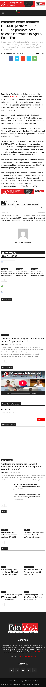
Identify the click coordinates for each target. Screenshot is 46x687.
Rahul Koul (4, 344)
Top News (36, 22)
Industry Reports (29, 567)
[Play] (4, 393)
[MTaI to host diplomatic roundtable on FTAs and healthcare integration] (11, 560)
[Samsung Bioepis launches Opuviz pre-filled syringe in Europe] (38, 265)
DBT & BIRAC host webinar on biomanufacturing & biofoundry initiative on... (34, 535)
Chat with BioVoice (7, 460)
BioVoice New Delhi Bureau (14, 202)
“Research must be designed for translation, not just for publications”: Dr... (22, 340)
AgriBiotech (12, 22)
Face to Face (5, 335)
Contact (35, 681)
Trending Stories (20, 22)
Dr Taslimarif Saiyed (8, 207)
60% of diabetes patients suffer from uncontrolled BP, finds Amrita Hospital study (11, 218)
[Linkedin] (23, 670)
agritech (10, 204)
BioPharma (20, 269)
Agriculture (10, 18)
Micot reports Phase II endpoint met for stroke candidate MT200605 (22, 273)
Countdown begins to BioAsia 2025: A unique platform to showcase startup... (34, 597)
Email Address (6, 409)
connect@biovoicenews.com (27, 656)
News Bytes (29, 22)
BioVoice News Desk (9, 53)
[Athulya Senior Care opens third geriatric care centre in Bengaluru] (8, 265)
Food (17, 207)
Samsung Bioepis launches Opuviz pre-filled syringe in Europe (37, 273)
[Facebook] (11, 670)
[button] (36, 18)
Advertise (28, 681)
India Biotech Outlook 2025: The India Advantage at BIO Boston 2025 (33, 572)
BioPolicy (27, 530)
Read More (39, 652)
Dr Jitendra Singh (32, 204)
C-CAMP (14, 97)
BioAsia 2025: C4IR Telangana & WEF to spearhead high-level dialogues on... (11, 597)
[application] (23, 383)
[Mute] (39, 393)
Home (3, 18)
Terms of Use (13, 681)
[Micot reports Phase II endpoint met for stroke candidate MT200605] (23, 265)
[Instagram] (17, 670)
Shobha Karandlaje (27, 207)
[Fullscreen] (42, 393)
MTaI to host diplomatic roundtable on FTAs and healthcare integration (9, 572)
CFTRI (23, 204)
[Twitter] (29, 670)
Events (3, 567)
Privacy (21, 681)
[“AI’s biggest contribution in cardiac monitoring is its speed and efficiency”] (6, 487)
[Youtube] (34, 670)
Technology (38, 207)
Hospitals (4, 269)
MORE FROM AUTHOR (9, 256)
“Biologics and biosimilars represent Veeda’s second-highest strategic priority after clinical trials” (21, 467)
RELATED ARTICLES (9, 253)
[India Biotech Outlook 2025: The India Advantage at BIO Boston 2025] (34, 560)
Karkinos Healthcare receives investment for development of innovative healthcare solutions (34, 218)
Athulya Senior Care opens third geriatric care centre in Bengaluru (8, 273)
